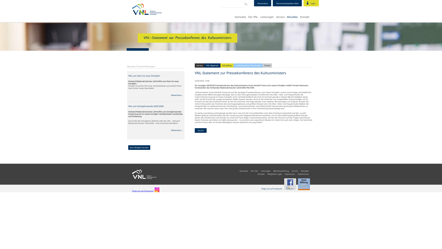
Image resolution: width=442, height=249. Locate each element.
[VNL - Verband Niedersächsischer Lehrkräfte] (152, 9)
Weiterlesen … (177, 95)
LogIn (312, 3)
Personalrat (262, 3)
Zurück (201, 130)
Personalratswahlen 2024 (287, 3)
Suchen (246, 4)
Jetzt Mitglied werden (139, 147)
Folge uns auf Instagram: (143, 191)
